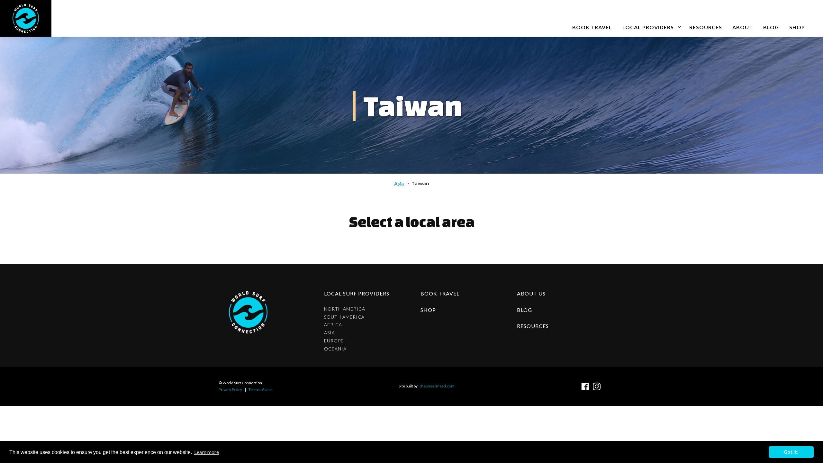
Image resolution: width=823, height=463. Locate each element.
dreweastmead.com (437, 386)
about (742, 27)
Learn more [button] (206, 452)
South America (344, 317)
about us (531, 293)
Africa (333, 324)
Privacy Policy (230, 389)
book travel (592, 27)
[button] (650, 18)
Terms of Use (260, 389)
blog (771, 27)
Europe (334, 340)
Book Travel (440, 293)
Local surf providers (356, 293)
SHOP (797, 27)
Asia (399, 183)
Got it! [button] (791, 452)
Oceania (335, 348)
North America (344, 309)
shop (428, 310)
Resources (705, 27)
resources (533, 326)
